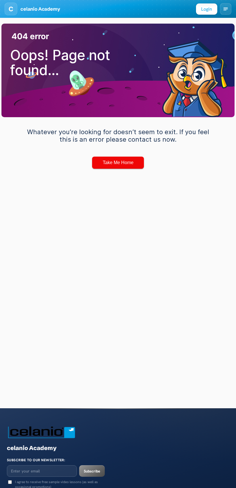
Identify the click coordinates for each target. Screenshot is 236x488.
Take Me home (118, 162)
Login (206, 9)
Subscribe (92, 471)
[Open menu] (225, 9)
